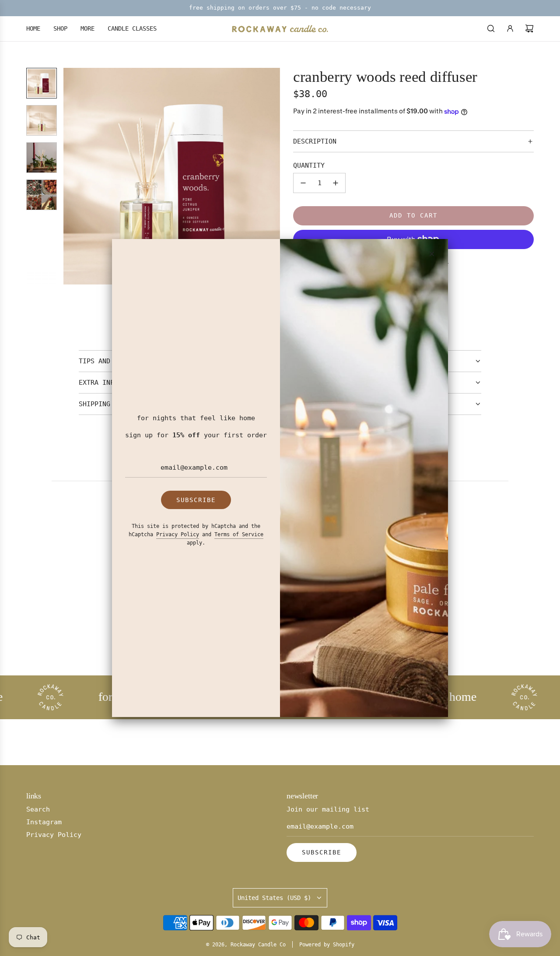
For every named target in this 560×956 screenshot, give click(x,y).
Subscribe (196, 499)
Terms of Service (238, 534)
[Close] (431, 254)
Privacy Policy (177, 534)
